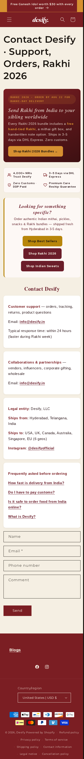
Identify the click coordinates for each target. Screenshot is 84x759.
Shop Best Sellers (40, 250)
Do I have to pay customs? (31, 501)
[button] (9, 19)
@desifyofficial (41, 457)
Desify (36, 748)
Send (17, 619)
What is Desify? (22, 526)
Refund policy (36, 753)
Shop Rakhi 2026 (41, 263)
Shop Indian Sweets (40, 275)
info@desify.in (32, 330)
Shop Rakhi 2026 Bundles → (35, 157)
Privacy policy (60, 753)
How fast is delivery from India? (36, 492)
